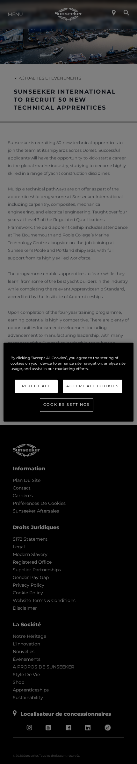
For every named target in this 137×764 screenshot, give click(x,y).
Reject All (36, 386)
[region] (69, 382)
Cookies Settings (66, 404)
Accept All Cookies (92, 386)
